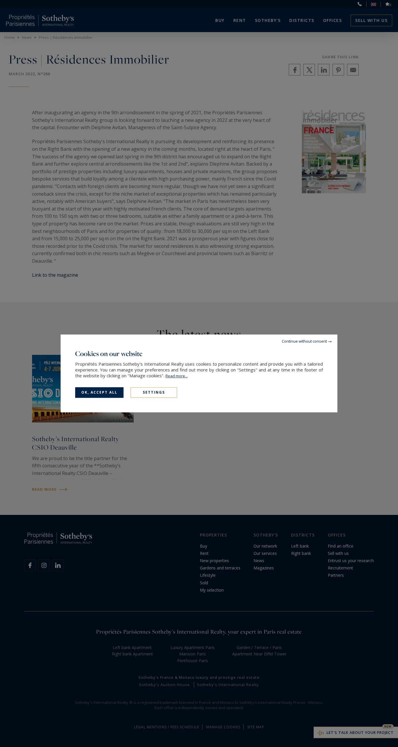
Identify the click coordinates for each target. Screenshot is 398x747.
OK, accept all (99, 392)
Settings (154, 392)
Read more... (176, 375)
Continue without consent (304, 341)
